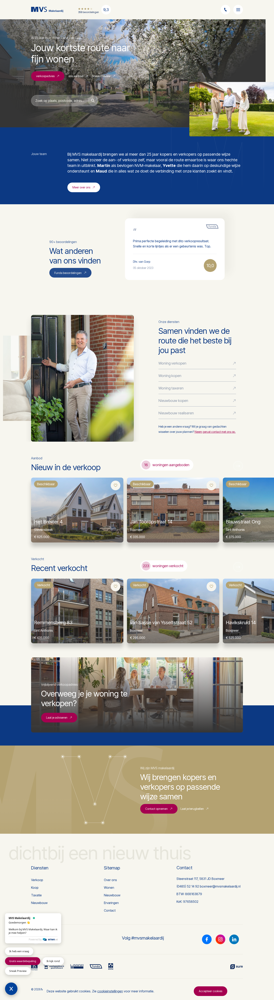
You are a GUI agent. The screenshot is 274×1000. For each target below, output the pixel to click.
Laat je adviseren (56, 717)
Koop (35, 888)
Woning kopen (169, 376)
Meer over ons (81, 187)
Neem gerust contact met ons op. (215, 431)
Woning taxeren (171, 388)
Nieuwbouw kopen (173, 400)
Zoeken (93, 100)
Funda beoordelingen (68, 273)
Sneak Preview (101, 76)
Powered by (35, 939)
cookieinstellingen (110, 991)
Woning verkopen (172, 363)
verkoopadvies (45, 76)
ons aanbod (75, 76)
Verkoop (37, 880)
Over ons (110, 880)
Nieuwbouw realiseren (176, 413)
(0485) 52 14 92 (188, 886)
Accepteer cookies (210, 991)
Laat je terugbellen (192, 808)
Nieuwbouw (39, 903)
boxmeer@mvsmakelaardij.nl (220, 886)
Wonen (109, 888)
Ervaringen (111, 903)
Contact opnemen (156, 808)
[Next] (238, 466)
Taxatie (36, 895)
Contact (110, 910)
